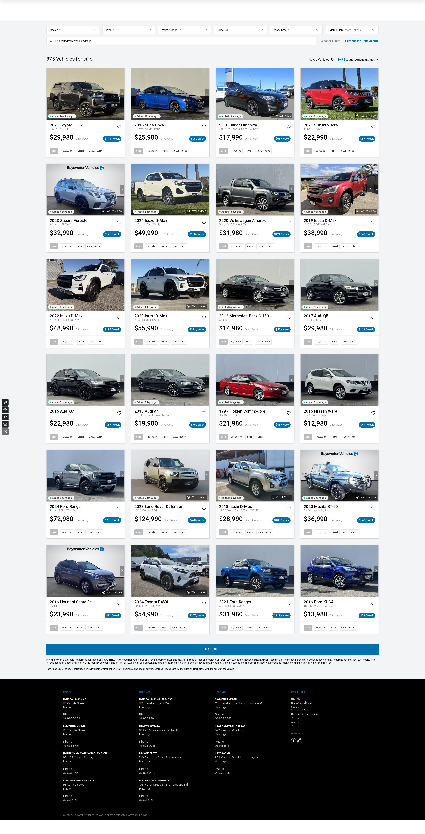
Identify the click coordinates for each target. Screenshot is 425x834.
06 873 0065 (147, 772)
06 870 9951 (223, 772)
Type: (109, 30)
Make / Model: (170, 30)
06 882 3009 (71, 718)
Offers (295, 718)
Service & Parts (301, 710)
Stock (295, 706)
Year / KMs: (280, 30)
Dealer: (54, 30)
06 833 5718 (71, 745)
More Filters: (336, 30)
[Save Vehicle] (119, 127)
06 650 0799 (71, 772)
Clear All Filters (330, 40)
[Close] (5, 431)
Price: (221, 30)
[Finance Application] (5, 424)
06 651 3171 (70, 799)
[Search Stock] (5, 409)
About (295, 722)
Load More (213, 649)
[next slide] (122, 94)
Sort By (342, 59)
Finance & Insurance (304, 714)
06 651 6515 (222, 745)
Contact (296, 726)
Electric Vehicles (302, 702)
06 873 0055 (147, 745)
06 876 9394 (147, 718)
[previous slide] (49, 94)
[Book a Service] (5, 402)
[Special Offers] (5, 417)
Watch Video (283, 115)
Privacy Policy (104, 815)
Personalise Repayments (362, 40)
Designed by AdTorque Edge (130, 815)
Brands (295, 698)
